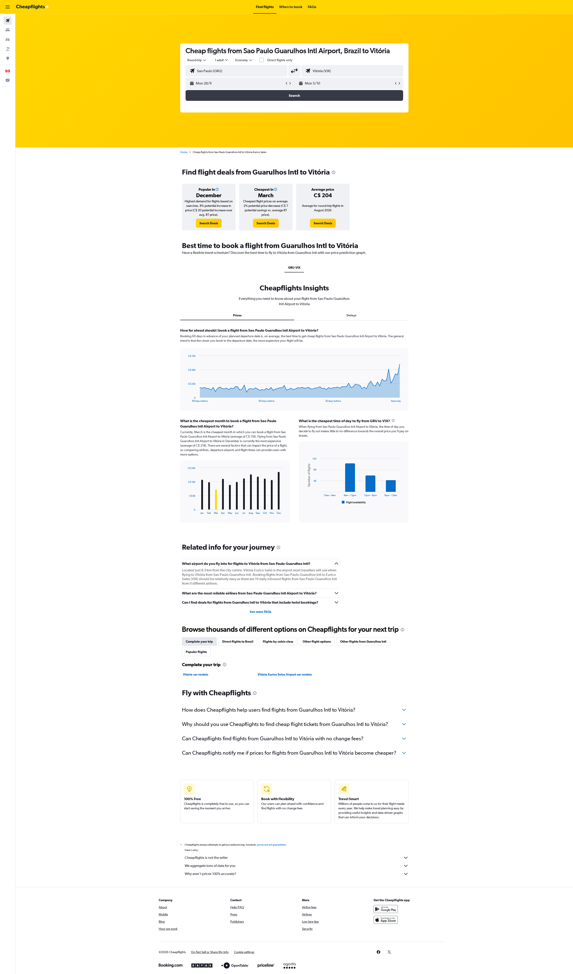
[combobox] (197, 60)
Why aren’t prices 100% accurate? (210, 874)
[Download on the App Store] (386, 920)
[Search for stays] (7, 30)
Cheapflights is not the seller (206, 857)
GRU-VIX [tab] (294, 267)
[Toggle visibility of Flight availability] (354, 502)
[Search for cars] (7, 39)
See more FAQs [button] (260, 611)
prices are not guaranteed (271, 844)
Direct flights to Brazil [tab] (237, 641)
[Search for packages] (7, 48)
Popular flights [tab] (196, 652)
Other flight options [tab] (317, 641)
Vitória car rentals (195, 674)
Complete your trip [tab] (199, 641)
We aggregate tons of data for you (210, 866)
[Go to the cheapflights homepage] (32, 7)
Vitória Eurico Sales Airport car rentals (285, 674)
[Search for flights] (7, 20)
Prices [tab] (237, 315)
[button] (8, 7)
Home (183, 152)
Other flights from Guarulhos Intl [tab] (363, 641)
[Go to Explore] (7, 58)
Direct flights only (279, 60)
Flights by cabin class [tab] (278, 641)
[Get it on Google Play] (386, 909)
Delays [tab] (351, 315)
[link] (209, 223)
